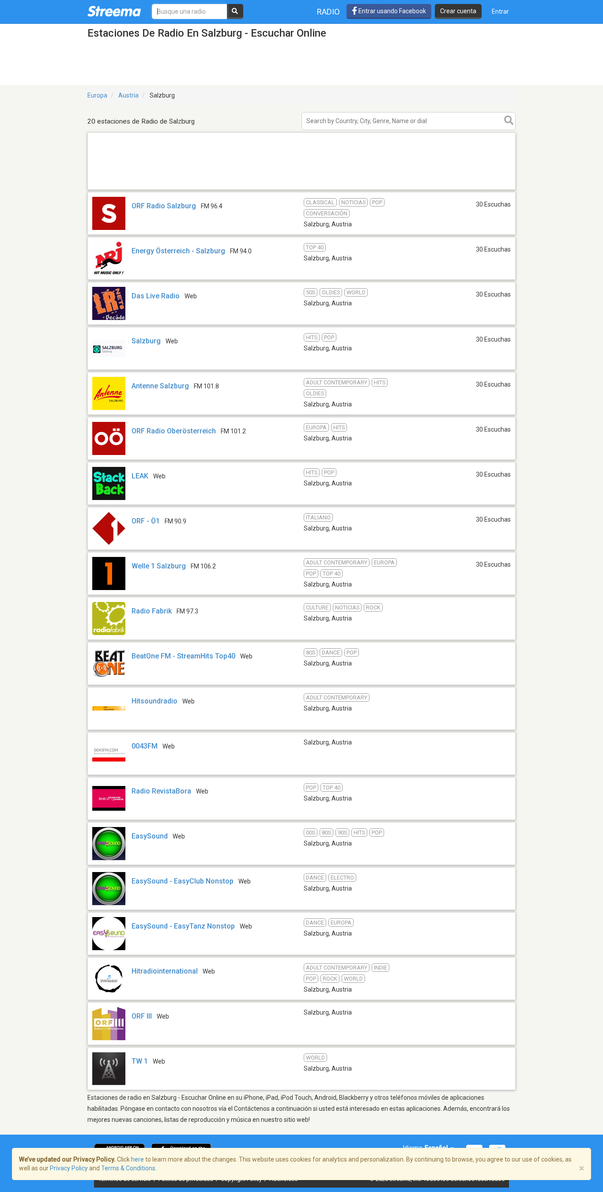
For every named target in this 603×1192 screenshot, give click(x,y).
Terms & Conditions (128, 1168)
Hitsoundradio (154, 701)
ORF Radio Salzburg (164, 206)
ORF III (142, 1016)
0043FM (145, 746)
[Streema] (114, 11)
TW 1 (140, 1061)
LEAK (140, 476)
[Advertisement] (301, 189)
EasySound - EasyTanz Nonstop (183, 926)
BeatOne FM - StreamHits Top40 (183, 656)
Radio (328, 11)
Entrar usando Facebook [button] (391, 11)
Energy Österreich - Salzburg (178, 251)
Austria (128, 95)
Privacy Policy (69, 1168)
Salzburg (146, 341)
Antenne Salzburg (160, 386)
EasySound (150, 836)
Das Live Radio (156, 296)
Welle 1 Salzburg (159, 566)
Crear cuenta (458, 11)
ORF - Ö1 (146, 521)
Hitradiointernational (165, 971)
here (137, 1159)
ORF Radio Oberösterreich (174, 431)
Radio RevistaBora (161, 791)
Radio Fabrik (152, 611)
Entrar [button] (500, 11)
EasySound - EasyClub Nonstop (183, 881)
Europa (97, 95)
